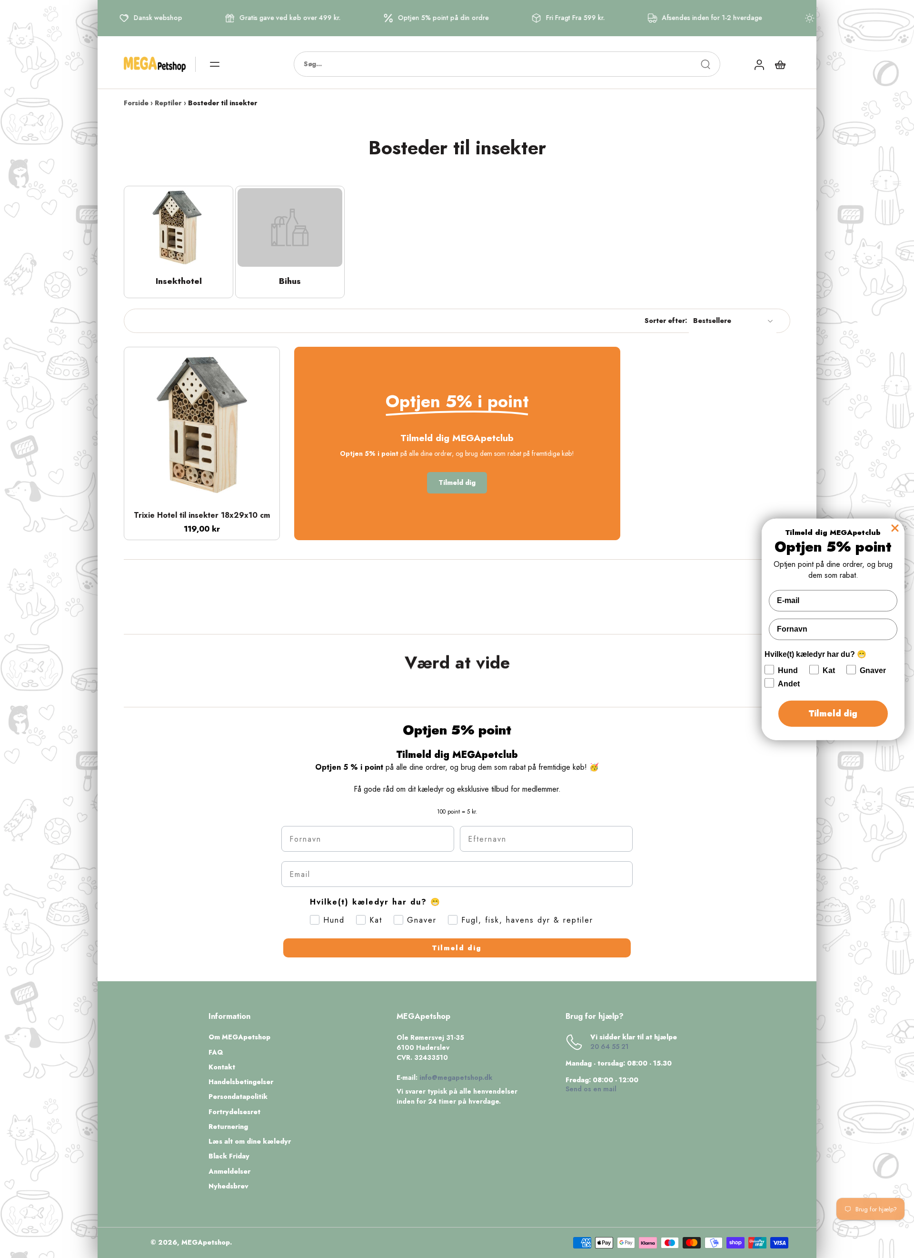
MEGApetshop (205, 1242)
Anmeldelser (229, 1171)
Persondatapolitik (238, 1096)
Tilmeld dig (457, 948)
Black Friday (229, 1156)
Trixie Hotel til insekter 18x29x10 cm (202, 515)
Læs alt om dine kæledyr (250, 1141)
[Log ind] (758, 64)
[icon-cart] (779, 64)
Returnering (228, 1126)
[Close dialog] (895, 528)
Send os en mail (591, 1089)
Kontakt (222, 1067)
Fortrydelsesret (234, 1112)
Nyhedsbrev (228, 1186)
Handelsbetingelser (241, 1082)
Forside (136, 103)
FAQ (216, 1052)
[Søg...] (705, 64)
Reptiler (168, 103)
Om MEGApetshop (239, 1037)
